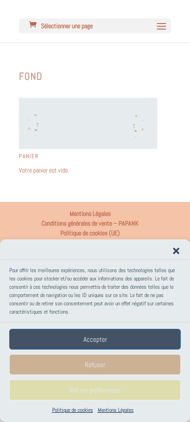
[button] (176, 251)
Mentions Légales (116, 410)
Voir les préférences (95, 390)
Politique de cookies (72, 410)
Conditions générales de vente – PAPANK (90, 223)
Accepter (95, 339)
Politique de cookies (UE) (90, 233)
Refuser (95, 364)
